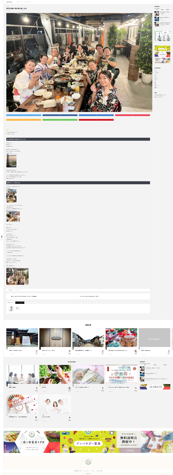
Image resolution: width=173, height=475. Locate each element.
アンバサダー (157, 72)
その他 (156, 79)
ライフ (156, 80)
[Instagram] (1, 469)
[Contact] (1, 473)
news (155, 70)
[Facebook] (88, 468)
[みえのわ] (88, 461)
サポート (156, 77)
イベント (165, 25)
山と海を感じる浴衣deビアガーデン (13, 132)
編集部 (156, 87)
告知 (155, 84)
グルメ (165, 20)
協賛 (155, 82)
